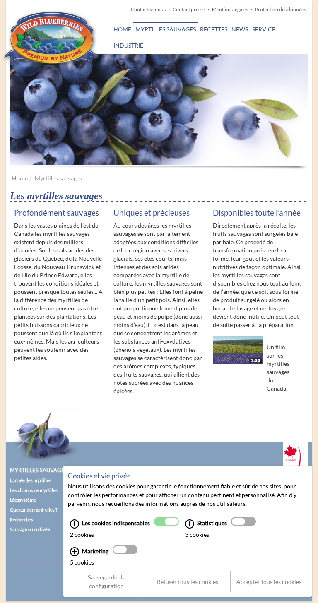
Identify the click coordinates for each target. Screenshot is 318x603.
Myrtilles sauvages (165, 29)
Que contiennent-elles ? (33, 509)
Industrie (128, 45)
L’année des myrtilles (30, 480)
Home (122, 29)
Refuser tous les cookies (187, 581)
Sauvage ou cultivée (30, 529)
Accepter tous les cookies (268, 581)
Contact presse (189, 9)
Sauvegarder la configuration (106, 581)
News (239, 29)
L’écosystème (23, 499)
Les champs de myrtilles (34, 490)
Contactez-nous (148, 9)
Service (263, 29)
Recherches (21, 519)
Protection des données (280, 9)
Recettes (213, 29)
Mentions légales (230, 9)
